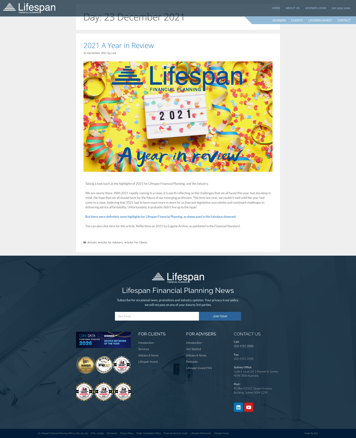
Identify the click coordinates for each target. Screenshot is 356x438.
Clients (297, 20)
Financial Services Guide (176, 433)
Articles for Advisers (110, 242)
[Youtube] (248, 407)
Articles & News (148, 355)
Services (143, 349)
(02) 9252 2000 (341, 8)
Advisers (279, 20)
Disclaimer (112, 433)
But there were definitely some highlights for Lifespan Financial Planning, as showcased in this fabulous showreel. (160, 217)
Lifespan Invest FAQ (199, 368)
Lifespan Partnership (201, 433)
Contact (343, 20)
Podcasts (192, 361)
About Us (292, 8)
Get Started (193, 349)
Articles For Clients (135, 242)
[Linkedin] (238, 407)
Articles (92, 242)
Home (276, 8)
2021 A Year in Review (118, 45)
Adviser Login (315, 8)
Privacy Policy (127, 433)
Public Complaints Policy (148, 433)
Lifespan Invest (320, 20)
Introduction (146, 343)
